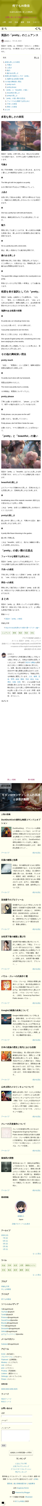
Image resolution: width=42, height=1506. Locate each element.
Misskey (4, 1362)
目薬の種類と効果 (9, 860)
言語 (26, 633)
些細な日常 (5, 623)
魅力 (8, 70)
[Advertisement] (21, 761)
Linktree (4, 1373)
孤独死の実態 (7, 1158)
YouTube (4, 1312)
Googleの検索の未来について (15, 1010)
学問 (12, 679)
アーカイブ (5, 853)
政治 (32, 679)
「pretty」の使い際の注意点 (15, 98)
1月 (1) (5, 1249)
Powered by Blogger (22, 1492)
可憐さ (9, 65)
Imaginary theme (23, 1488)
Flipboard (4, 1359)
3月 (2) (5, 1244)
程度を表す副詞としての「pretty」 (17, 76)
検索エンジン (30, 1265)
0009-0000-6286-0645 (9, 1389)
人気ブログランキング (21, 1466)
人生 (30, 676)
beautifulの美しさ (13, 93)
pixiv (3, 1368)
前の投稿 (31, 779)
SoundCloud (5, 1320)
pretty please (11, 87)
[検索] (5, 28)
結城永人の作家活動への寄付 (21, 1452)
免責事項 (31, 1483)
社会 (16, 22)
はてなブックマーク (8, 1334)
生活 (15, 1265)
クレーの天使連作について (13, 1124)
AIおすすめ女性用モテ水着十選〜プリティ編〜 (22, 628)
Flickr (3, 1326)
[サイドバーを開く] (2, 28)
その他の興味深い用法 (13, 81)
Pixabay (4, 1371)
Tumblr (3, 1314)
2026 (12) (4, 1235)
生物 (14, 682)
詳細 (36, 1479)
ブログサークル (7, 1357)
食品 (9, 1270)
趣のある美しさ (12, 73)
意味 (14, 633)
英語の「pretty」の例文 (13, 619)
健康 (22, 22)
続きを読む (37, 853)
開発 (22, 679)
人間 (4, 22)
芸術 (28, 22)
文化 (32, 633)
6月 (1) (5, 1241)
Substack (4, 1344)
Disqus (3, 1379)
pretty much (11, 84)
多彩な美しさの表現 (12, 62)
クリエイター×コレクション (21, 1469)
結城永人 (7, 41)
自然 (10, 22)
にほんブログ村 (21, 1463)
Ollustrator (29, 1497)
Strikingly (4, 1376)
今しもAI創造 (6, 1289)
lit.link (3, 1354)
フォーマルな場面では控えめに (18, 101)
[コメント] (3, 1503)
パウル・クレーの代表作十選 (14, 976)
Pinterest (4, 1317)
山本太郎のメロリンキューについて (17, 1087)
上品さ (9, 68)
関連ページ (5, 614)
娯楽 (17, 679)
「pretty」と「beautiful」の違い (16, 90)
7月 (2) (5, 1238)
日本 (9, 1265)
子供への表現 (12, 104)
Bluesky (4, 1323)
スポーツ (36, 22)
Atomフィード (6, 1399)
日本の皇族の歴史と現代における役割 (18, 1047)
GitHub (3, 1331)
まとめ (7, 109)
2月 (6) (5, 1246)
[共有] (36, 28)
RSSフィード (6, 1402)
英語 (20, 633)
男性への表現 (12, 107)
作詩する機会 (30, 662)
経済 (15, 1270)
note (2, 1365)
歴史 (9, 682)
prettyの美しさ (12, 95)
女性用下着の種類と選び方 (13, 936)
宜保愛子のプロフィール (12, 900)
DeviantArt (5, 1328)
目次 (4, 57)
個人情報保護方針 (20, 1483)
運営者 (9, 1483)
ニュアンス (6, 633)
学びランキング (21, 1472)
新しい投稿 (11, 779)
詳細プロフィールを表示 (21, 1224)
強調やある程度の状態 (15, 79)
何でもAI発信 (21, 5)
